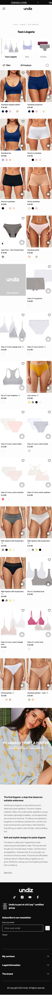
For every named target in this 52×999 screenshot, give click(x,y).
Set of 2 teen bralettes (9, 395)
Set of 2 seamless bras (35, 591)
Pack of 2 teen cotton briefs (11, 444)
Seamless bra (6, 153)
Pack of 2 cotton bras (35, 642)
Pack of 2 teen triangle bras (11, 347)
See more (8, 872)
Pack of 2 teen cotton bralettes (38, 492)
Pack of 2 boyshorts (34, 298)
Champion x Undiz (19, 2)
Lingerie (23, 24)
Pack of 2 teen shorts (35, 347)
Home (15, 24)
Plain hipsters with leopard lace (12, 541)
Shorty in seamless (34, 153)
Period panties (6, 693)
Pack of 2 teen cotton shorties (12, 492)
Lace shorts (31, 395)
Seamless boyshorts (34, 105)
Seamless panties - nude (36, 693)
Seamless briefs (33, 250)
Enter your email (8, 922)
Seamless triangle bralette (10, 105)
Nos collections (33, 24)
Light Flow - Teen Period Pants (12, 250)
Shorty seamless (33, 202)
